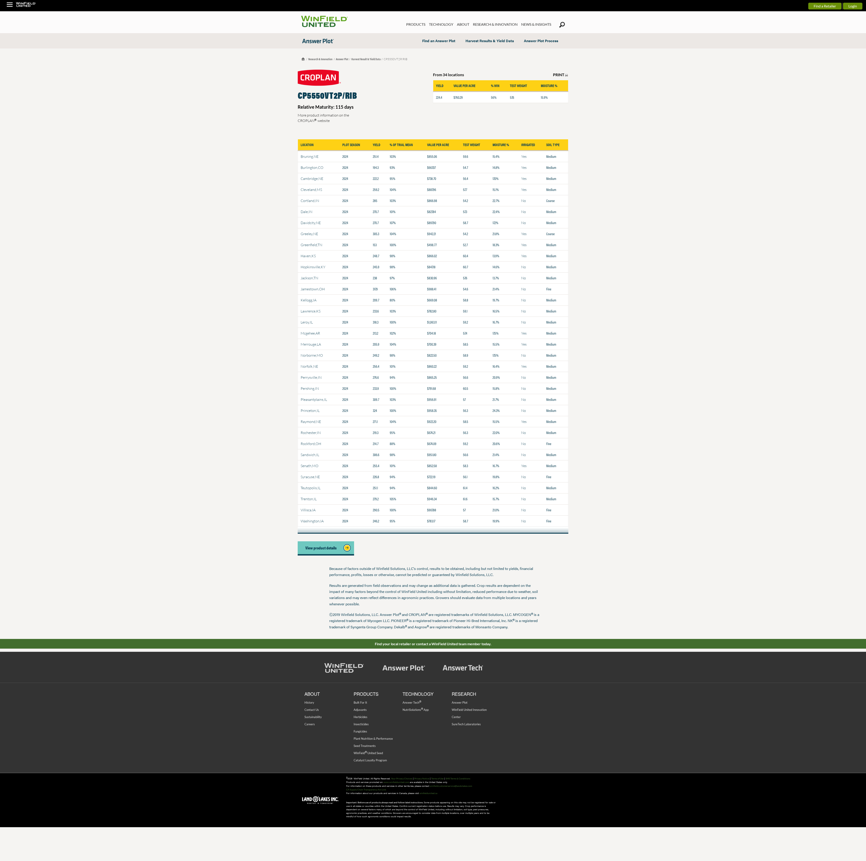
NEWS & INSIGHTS (536, 24)
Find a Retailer (825, 6)
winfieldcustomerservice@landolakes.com (451, 786)
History (309, 702)
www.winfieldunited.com (396, 782)
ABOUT (463, 24)
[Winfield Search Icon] (562, 25)
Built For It (360, 702)
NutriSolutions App (416, 710)
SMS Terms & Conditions (458, 778)
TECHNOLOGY (441, 24)
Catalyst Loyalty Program (370, 760)
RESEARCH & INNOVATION (495, 24)
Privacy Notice (421, 778)
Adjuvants (360, 710)
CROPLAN (307, 120)
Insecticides (361, 724)
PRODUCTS (415, 24)
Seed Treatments (365, 746)
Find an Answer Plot (438, 40)
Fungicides (360, 731)
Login (852, 6)
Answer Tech (412, 702)
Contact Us (311, 710)
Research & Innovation (320, 59)
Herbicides (360, 717)
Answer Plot (342, 59)
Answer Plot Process (541, 40)
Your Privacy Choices (401, 778)
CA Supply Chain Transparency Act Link (366, 789)
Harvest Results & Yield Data (489, 40)
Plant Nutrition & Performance (373, 738)
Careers (309, 724)
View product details (322, 548)
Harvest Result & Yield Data (366, 59)
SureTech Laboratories (466, 724)
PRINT (559, 74)
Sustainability (313, 717)
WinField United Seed (368, 753)
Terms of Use (437, 778)
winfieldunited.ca (428, 793)
